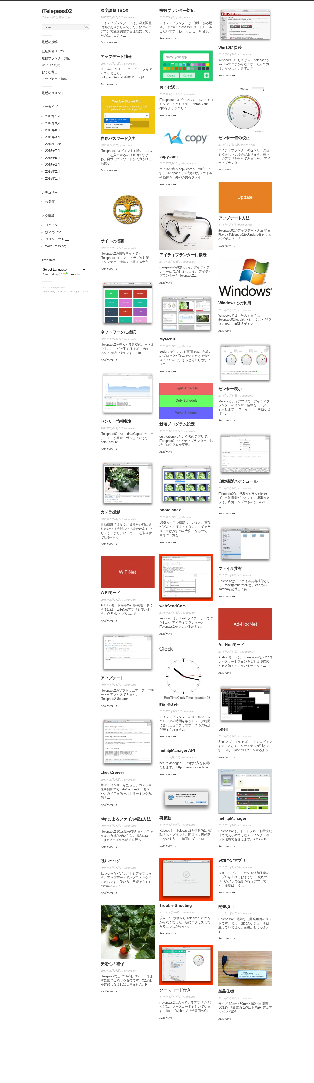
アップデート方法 (234, 218)
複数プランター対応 (56, 58)
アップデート (112, 678)
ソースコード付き (175, 990)
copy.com (168, 157)
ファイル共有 (230, 568)
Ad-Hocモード (231, 645)
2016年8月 (52, 130)
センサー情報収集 (116, 421)
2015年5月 (52, 158)
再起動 (165, 818)
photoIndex (170, 510)
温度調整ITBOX (53, 51)
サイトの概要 (112, 241)
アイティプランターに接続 (183, 255)
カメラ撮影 (110, 512)
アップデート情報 (54, 79)
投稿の (53, 232)
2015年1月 (52, 178)
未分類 (50, 202)
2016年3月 (52, 137)
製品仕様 (226, 991)
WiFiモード (110, 593)
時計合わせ (169, 704)
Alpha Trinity (81, 291)
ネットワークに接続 (118, 332)
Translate (75, 274)
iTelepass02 (57, 11)
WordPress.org (55, 246)
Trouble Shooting (175, 905)
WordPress (62, 291)
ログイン (51, 225)
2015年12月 (53, 144)
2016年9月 (52, 123)
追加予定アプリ (232, 860)
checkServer (112, 772)
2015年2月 (52, 171)
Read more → (109, 42)
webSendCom (172, 606)
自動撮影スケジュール (238, 481)
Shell (223, 729)
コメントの (57, 239)
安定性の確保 (112, 964)
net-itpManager (232, 818)
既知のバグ (110, 861)
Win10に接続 (51, 65)
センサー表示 (230, 389)
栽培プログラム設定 (177, 424)
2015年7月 (52, 151)
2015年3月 (52, 165)
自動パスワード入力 (118, 138)
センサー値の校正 (234, 138)
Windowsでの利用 (234, 303)
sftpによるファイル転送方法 (126, 819)
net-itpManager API (177, 750)
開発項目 (226, 906)
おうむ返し (50, 72)
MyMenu (167, 339)
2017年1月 (52, 116)
